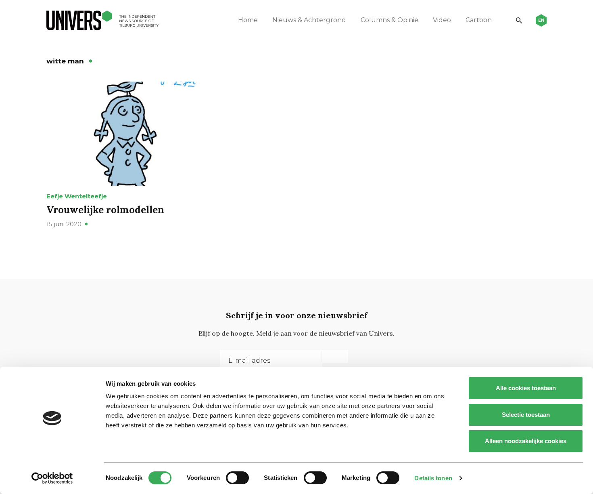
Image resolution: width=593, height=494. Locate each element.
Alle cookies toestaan (526, 388)
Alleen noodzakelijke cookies (525, 440)
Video (442, 20)
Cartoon (479, 20)
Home (248, 20)
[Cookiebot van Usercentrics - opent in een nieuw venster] (52, 478)
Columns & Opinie (389, 20)
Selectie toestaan (526, 414)
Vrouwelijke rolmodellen (105, 210)
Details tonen (433, 478)
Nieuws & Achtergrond (309, 20)
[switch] (237, 477)
